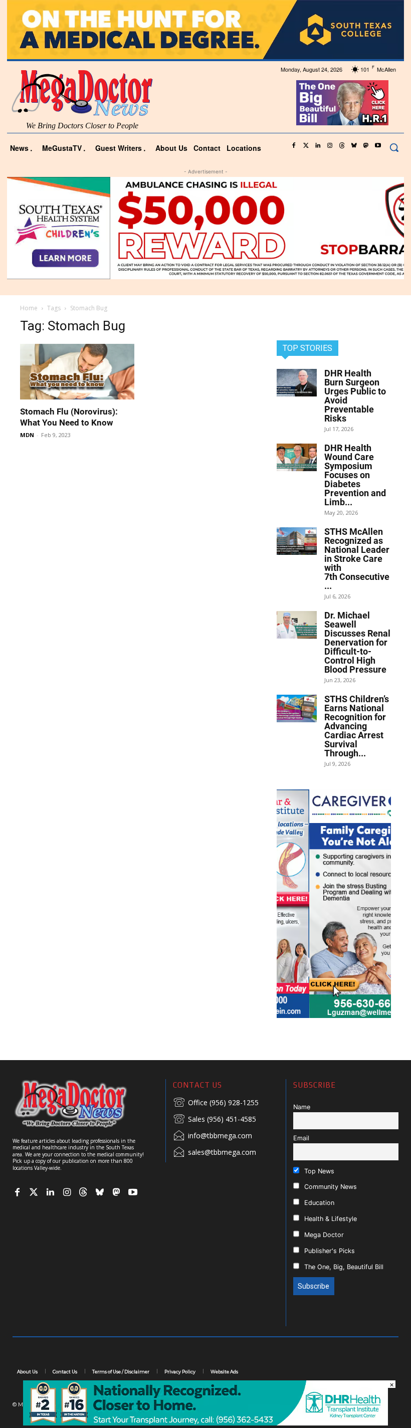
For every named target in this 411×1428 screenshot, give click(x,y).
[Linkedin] (318, 146)
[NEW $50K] (205, 228)
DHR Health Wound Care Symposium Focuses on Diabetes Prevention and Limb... (355, 475)
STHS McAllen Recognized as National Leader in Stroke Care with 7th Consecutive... (356, 558)
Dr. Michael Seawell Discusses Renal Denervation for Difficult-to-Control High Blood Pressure (357, 642)
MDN (27, 435)
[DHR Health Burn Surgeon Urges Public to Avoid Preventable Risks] (297, 382)
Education (318, 1202)
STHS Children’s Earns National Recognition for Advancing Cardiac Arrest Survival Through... (356, 726)
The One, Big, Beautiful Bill (342, 1267)
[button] (394, 147)
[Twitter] (306, 146)
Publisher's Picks (328, 1251)
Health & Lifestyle (329, 1218)
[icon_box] (216, 1103)
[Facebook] (294, 146)
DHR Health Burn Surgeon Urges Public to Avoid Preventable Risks (355, 396)
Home (29, 308)
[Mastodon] (366, 146)
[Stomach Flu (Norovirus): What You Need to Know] (77, 372)
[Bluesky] (354, 146)
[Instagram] (330, 146)
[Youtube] (378, 146)
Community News (329, 1186)
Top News (318, 1171)
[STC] (205, 29)
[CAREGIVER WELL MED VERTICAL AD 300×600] (334, 903)
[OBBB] (342, 102)
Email (301, 1138)
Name (301, 1107)
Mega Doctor (323, 1235)
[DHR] (205, 1422)
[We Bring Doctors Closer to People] (85, 1103)
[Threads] (342, 146)
